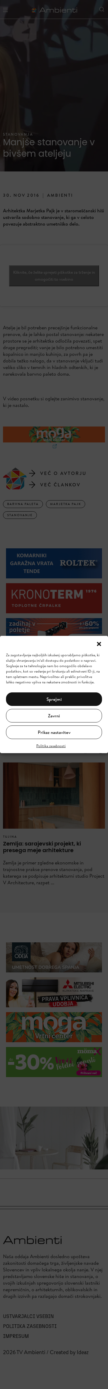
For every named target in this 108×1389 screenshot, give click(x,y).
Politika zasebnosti (51, 745)
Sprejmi (54, 699)
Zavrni (54, 716)
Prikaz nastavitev (54, 732)
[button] (99, 643)
